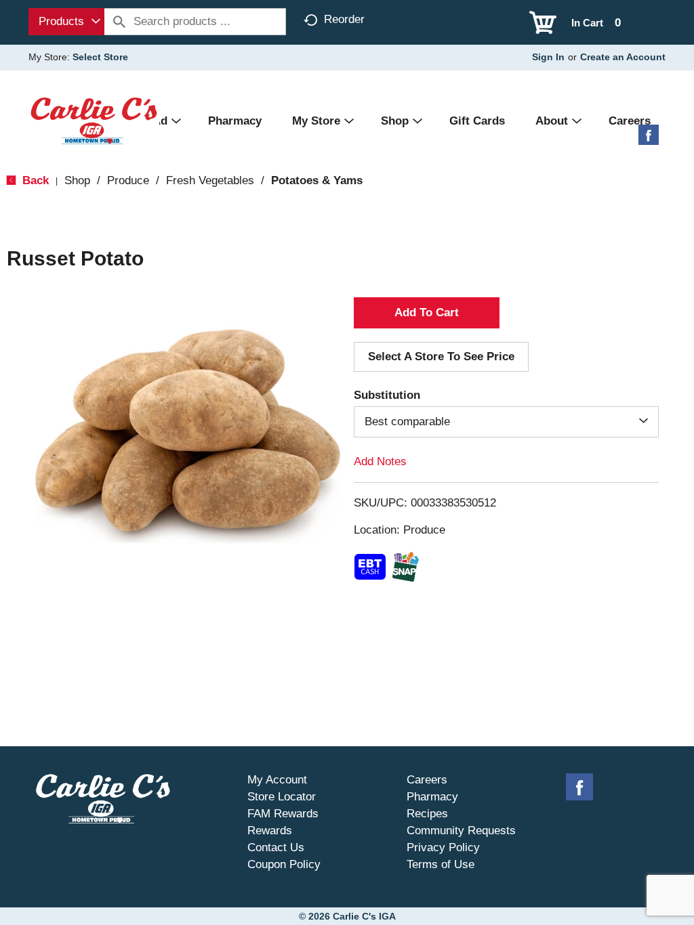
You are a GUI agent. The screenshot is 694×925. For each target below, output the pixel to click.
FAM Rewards (283, 813)
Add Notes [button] (380, 461)
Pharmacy (432, 796)
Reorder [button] (344, 19)
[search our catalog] (119, 21)
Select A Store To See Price (441, 356)
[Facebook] (648, 139)
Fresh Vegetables (210, 180)
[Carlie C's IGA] (93, 120)
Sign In (548, 56)
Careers (427, 779)
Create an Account (623, 56)
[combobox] (66, 21)
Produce (128, 180)
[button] (426, 312)
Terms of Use (440, 864)
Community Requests (461, 830)
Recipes (427, 813)
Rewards (269, 830)
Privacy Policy (443, 847)
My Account (277, 779)
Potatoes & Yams (317, 180)
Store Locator (281, 796)
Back (34, 180)
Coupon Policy (284, 864)
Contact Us (275, 847)
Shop (77, 180)
